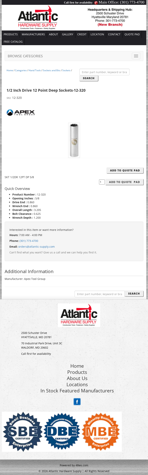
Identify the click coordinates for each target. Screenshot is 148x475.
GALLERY (67, 34)
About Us (77, 378)
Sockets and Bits (51, 70)
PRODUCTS (11, 34)
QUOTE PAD (132, 34)
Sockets (66, 70)
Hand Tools (35, 70)
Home (10, 70)
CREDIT (82, 34)
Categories (21, 70)
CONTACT (114, 34)
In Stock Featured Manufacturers (77, 390)
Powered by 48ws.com (74, 465)
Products (77, 372)
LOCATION (97, 34)
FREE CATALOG (13, 41)
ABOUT (53, 34)
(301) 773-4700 (132, 2)
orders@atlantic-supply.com (36, 246)
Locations (77, 384)
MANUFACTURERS (33, 34)
